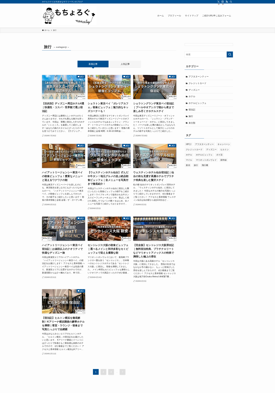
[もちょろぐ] (69, 15)
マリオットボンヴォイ (206, 160)
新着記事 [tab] (93, 64)
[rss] (227, 1)
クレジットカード (197, 83)
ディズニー (194, 90)
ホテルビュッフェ (197, 103)
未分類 (192, 123)
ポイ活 (219, 155)
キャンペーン (224, 144)
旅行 (191, 116)
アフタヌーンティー (199, 76)
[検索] (231, 1)
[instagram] (223, 1)
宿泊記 (192, 109)
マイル (189, 160)
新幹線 (223, 160)
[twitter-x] (218, 1)
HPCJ (188, 144)
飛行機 (205, 165)
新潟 (188, 165)
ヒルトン (224, 149)
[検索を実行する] (230, 54)
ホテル (192, 96)
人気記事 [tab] (125, 64)
